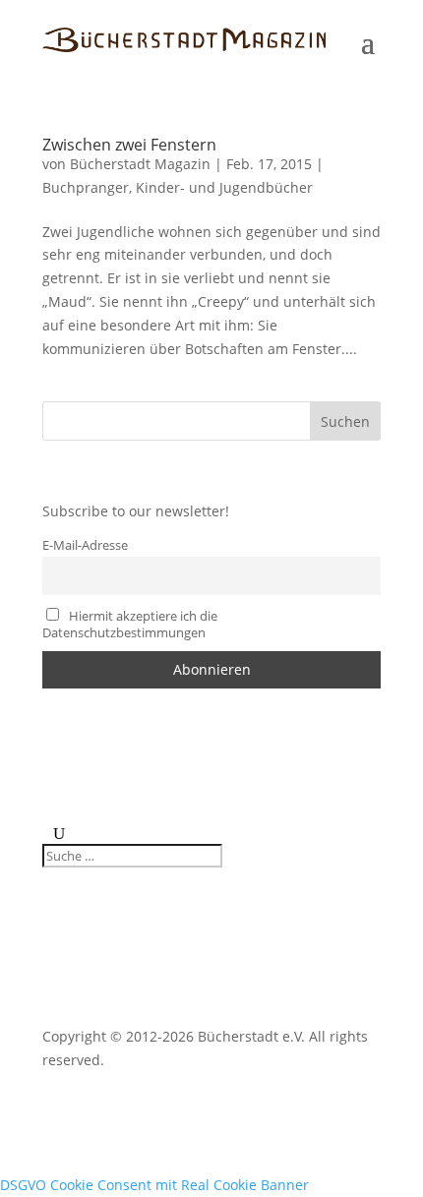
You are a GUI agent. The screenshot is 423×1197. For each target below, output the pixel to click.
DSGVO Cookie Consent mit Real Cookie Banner (154, 1184)
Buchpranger (85, 187)
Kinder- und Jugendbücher (224, 187)
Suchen (345, 421)
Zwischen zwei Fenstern (129, 144)
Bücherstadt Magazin (140, 163)
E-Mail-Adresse (85, 545)
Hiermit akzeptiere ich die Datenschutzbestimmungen (129, 624)
